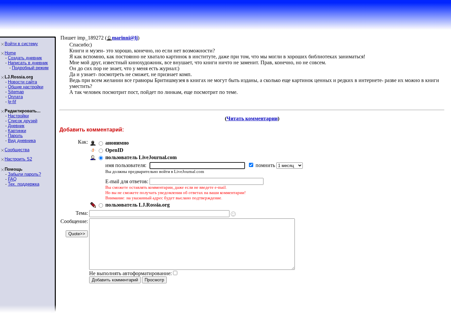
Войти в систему (21, 43)
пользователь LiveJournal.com (141, 157)
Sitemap (16, 91)
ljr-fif (12, 101)
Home (10, 52)
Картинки (17, 130)
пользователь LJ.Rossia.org (137, 205)
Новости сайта (22, 81)
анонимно (117, 143)
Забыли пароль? (24, 174)
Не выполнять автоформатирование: (130, 273)
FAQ (12, 179)
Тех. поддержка (23, 184)
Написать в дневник (28, 62)
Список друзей (22, 120)
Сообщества (17, 149)
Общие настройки (25, 86)
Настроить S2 (18, 158)
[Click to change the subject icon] (233, 214)
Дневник (16, 125)
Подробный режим (30, 67)
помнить (266, 165)
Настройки (18, 115)
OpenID (114, 150)
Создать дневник (25, 57)
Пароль (15, 135)
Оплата (15, 96)
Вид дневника (22, 140)
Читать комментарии (252, 118)
